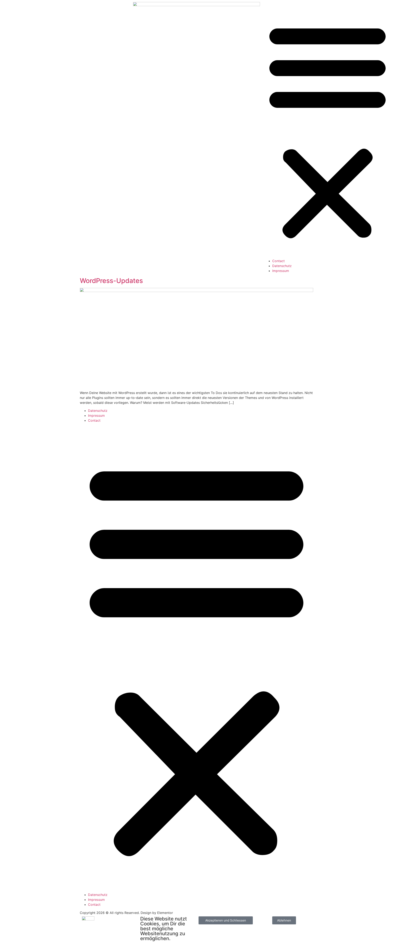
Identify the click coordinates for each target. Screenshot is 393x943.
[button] (327, 130)
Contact (278, 261)
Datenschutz (282, 266)
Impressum (280, 271)
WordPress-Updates (111, 281)
